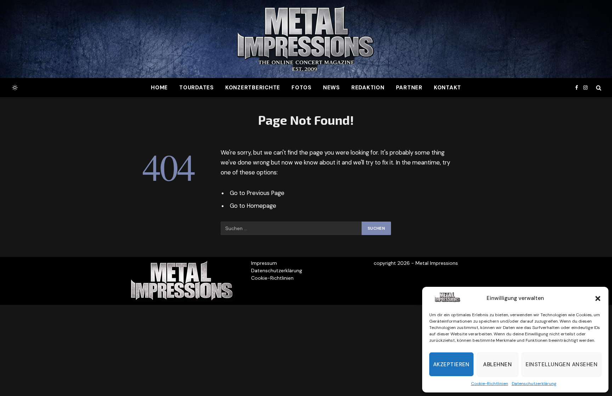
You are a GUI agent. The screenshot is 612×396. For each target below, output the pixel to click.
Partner (409, 87)
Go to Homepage (253, 206)
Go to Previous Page (257, 193)
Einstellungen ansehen (561, 364)
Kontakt (447, 87)
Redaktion (368, 87)
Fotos (301, 87)
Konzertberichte (252, 87)
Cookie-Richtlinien (489, 383)
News (331, 87)
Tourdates (196, 87)
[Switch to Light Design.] (14, 87)
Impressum (264, 263)
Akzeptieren (451, 364)
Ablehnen (497, 364)
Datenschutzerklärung (534, 383)
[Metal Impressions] (306, 39)
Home (159, 87)
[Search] (598, 88)
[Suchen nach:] (291, 228)
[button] (597, 298)
